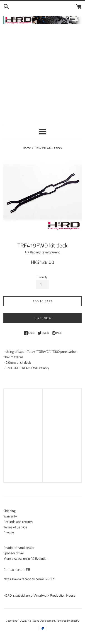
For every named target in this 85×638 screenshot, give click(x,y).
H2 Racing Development (41, 620)
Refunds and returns (18, 521)
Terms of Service (15, 527)
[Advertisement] (42, 75)
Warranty (10, 516)
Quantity (42, 277)
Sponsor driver (13, 553)
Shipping (9, 510)
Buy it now (42, 318)
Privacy (8, 532)
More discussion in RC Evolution (25, 558)
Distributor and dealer (18, 547)
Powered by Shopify (67, 620)
